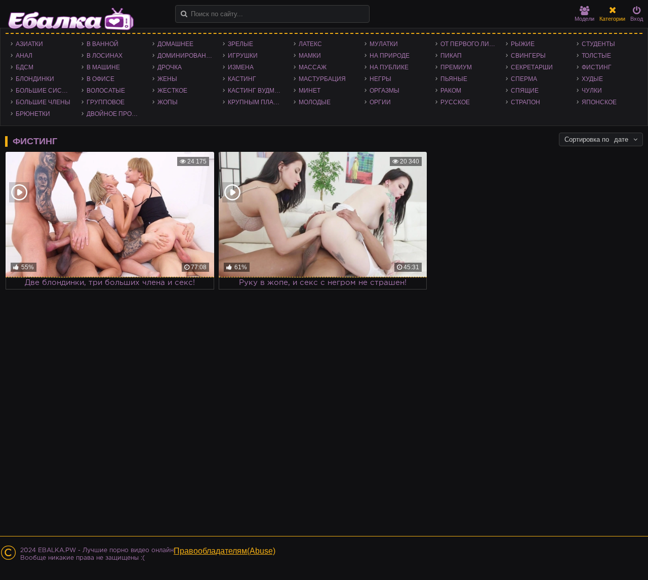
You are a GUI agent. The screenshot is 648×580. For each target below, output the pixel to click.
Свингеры (528, 55)
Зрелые (240, 44)
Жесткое (172, 90)
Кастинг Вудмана (257, 90)
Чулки (592, 90)
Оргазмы (384, 90)
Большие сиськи (45, 90)
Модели (584, 19)
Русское (455, 102)
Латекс (310, 44)
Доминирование (186, 55)
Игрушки (243, 55)
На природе (390, 55)
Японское (599, 102)
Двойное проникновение (117, 113)
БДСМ (24, 67)
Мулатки (384, 44)
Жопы (167, 102)
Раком (450, 90)
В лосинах (105, 55)
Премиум (456, 67)
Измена (241, 67)
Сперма (524, 78)
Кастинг (242, 78)
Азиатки (29, 44)
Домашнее (175, 44)
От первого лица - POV (470, 44)
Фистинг (597, 67)
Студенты (598, 44)
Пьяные (453, 78)
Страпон (525, 102)
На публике (389, 67)
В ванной (102, 44)
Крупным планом (258, 102)
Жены (167, 78)
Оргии (380, 102)
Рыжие (523, 44)
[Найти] (184, 14)
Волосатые (106, 90)
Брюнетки (33, 113)
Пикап (451, 55)
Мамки (310, 55)
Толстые (596, 55)
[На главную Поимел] (71, 19)
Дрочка (169, 67)
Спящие (525, 90)
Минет (309, 90)
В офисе (100, 78)
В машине (103, 67)
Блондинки (35, 78)
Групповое (106, 102)
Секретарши (532, 67)
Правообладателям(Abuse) (224, 551)
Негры (380, 78)
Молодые (315, 102)
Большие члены (43, 102)
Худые (592, 78)
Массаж (313, 67)
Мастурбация (322, 78)
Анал (24, 55)
